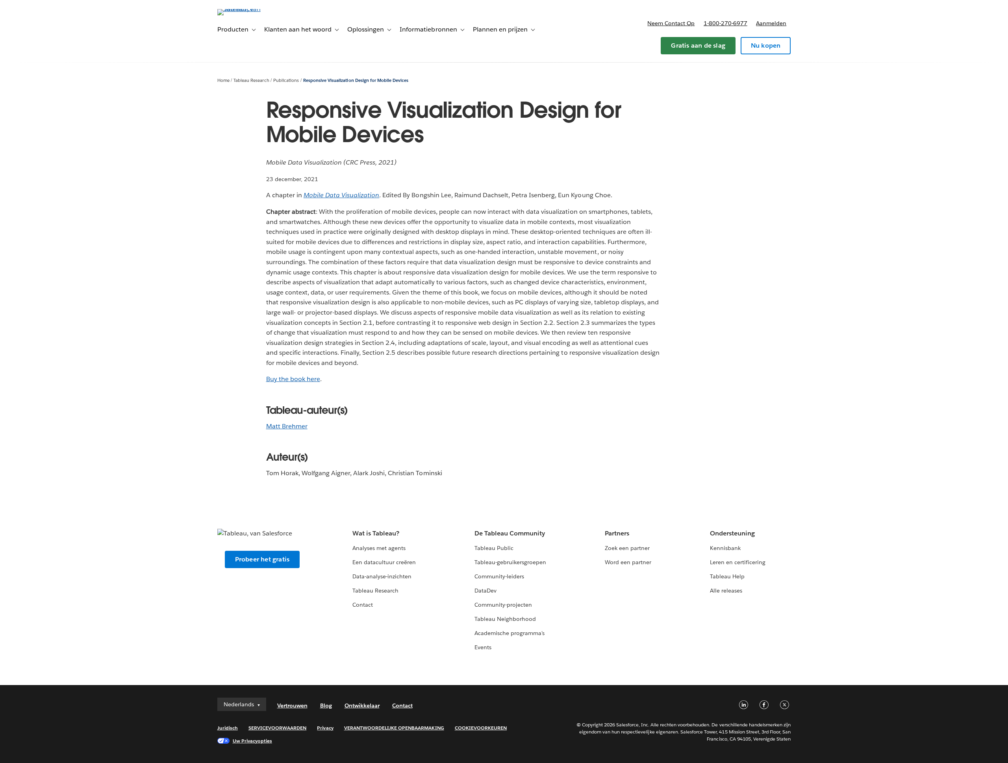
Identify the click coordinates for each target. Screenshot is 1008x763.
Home (223, 80)
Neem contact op (671, 23)
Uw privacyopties (252, 740)
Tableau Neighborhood (505, 618)
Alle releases (726, 590)
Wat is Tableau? (375, 533)
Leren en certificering (737, 562)
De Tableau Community (509, 533)
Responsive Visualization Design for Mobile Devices (355, 80)
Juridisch (227, 727)
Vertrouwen (292, 705)
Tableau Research (251, 80)
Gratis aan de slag (698, 45)
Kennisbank (725, 548)
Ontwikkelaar (362, 705)
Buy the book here (293, 379)
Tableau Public (493, 548)
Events (482, 647)
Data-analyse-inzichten (381, 576)
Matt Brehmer (287, 426)
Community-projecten (503, 604)
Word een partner (628, 562)
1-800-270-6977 (725, 23)
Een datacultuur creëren (384, 562)
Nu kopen (766, 45)
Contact (362, 604)
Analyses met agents (379, 548)
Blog (326, 705)
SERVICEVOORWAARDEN (277, 727)
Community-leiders (499, 576)
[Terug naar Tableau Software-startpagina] (250, 9)
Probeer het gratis (262, 559)
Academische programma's (509, 633)
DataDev (485, 590)
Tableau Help (727, 576)
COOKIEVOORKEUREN (481, 727)
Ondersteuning (732, 533)
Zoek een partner (627, 548)
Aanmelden (771, 23)
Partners (617, 533)
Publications (286, 80)
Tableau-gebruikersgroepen (510, 562)
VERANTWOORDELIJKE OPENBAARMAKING (394, 727)
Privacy (325, 727)
